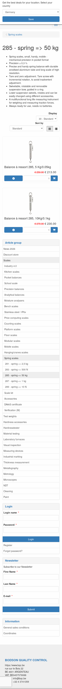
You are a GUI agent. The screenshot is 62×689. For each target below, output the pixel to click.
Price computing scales (16, 317)
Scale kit (8, 392)
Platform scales (12, 329)
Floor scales (10, 335)
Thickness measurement (16, 462)
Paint (6, 497)
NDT (5, 485)
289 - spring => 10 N (16, 386)
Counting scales (12, 323)
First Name (9, 571)
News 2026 (9, 248)
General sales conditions (16, 627)
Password (9, 524)
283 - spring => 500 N (16, 369)
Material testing (11, 433)
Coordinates (9, 633)
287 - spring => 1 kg (15, 381)
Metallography (10, 468)
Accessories (10, 398)
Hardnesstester (11, 427)
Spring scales (11, 358)
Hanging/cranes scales (16, 352)
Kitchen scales (11, 271)
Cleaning (8, 491)
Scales (6, 260)
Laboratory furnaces (14, 439)
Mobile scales (11, 346)
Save (31, 19)
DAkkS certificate (13, 404)
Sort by (39, 123)
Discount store (11, 254)
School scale (11, 283)
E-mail (6, 596)
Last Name (9, 583)
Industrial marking (12, 456)
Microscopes (10, 479)
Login (31, 539)
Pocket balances (12, 277)
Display (53, 113)
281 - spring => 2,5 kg (16, 363)
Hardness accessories (15, 422)
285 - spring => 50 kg (16, 375)
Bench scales (11, 306)
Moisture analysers (14, 300)
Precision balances (14, 289)
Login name (10, 512)
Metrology (8, 473)
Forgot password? (12, 551)
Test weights (10, 416)
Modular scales (12, 340)
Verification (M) (12, 410)
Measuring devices (13, 450)
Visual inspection (12, 445)
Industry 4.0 (10, 266)
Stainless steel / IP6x (15, 312)
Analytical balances (14, 294)
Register (7, 545)
